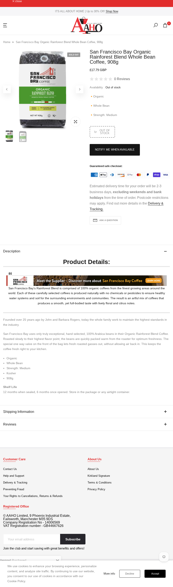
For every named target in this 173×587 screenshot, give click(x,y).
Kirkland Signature (99, 475)
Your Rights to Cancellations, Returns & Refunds (33, 496)
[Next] (79, 89)
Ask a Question (108, 220)
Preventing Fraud (13, 489)
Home (6, 42)
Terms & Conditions (100, 482)
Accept (155, 573)
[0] (165, 25)
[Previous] (7, 89)
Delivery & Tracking (15, 482)
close (8, 1)
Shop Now (112, 11)
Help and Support (13, 475)
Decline (129, 573)
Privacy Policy (96, 489)
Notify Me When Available (115, 149)
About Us (93, 469)
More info (109, 573)
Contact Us (10, 469)
